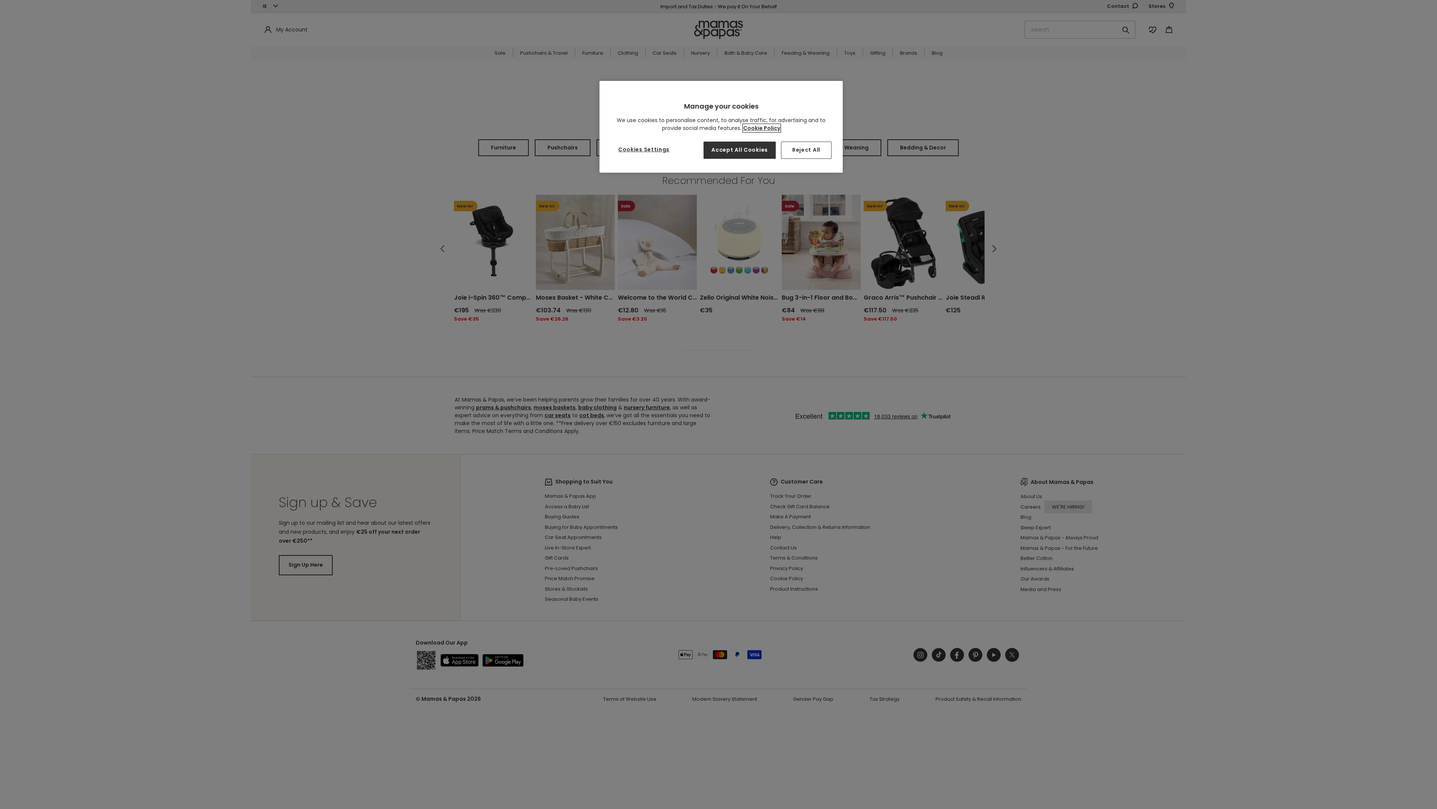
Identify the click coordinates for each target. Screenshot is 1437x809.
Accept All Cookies (739, 150)
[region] (721, 127)
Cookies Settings (643, 149)
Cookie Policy (761, 128)
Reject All (806, 150)
